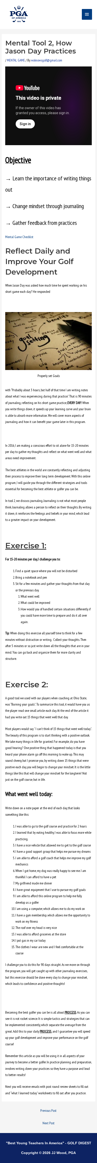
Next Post (48, 1123)
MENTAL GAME (16, 60)
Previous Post (48, 1110)
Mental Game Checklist (19, 237)
